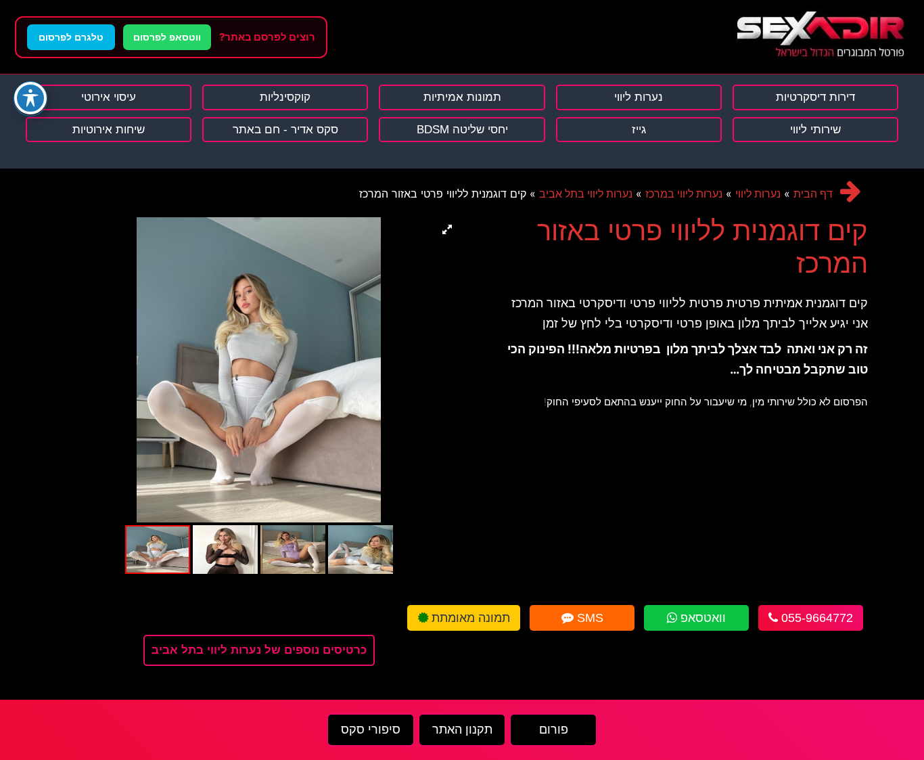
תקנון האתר (462, 729)
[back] (850, 191)
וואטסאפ (701, 618)
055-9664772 (815, 618)
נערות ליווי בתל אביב (585, 194)
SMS (588, 618)
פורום (553, 729)
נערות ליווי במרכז (683, 194)
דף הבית (813, 194)
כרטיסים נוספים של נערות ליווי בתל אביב (259, 650)
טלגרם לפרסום (71, 37)
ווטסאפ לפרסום (167, 37)
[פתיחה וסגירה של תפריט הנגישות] (30, 98)
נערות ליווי (758, 194)
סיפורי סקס (370, 729)
